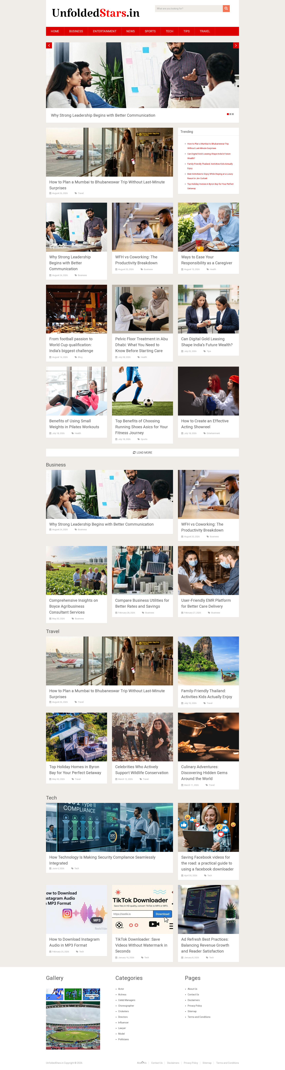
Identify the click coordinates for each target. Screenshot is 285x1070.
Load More (144, 452)
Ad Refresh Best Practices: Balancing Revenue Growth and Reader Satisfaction (205, 945)
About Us (192, 989)
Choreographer (126, 1005)
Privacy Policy (195, 1005)
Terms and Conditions (199, 1017)
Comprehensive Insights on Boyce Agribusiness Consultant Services (73, 606)
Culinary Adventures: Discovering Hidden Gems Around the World (204, 773)
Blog (80, 357)
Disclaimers (194, 1000)
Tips (186, 31)
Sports (150, 31)
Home (55, 31)
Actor (121, 989)
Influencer (123, 1022)
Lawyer (122, 1028)
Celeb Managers (126, 1000)
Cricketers (123, 1011)
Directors (123, 1017)
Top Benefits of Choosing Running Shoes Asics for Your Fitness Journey (141, 427)
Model (121, 1033)
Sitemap (192, 1011)
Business (76, 31)
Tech (169, 31)
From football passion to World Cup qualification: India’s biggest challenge (71, 345)
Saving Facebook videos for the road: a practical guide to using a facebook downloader (207, 863)
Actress (122, 994)
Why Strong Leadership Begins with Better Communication (70, 263)
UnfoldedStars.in (54, 1063)
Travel (205, 31)
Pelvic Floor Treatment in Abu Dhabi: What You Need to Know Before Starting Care (141, 345)
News (131, 31)
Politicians (123, 1039)
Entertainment (104, 31)
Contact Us (193, 994)
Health (213, 269)
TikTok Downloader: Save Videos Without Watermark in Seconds (141, 945)
